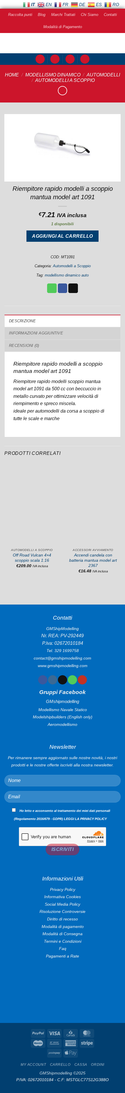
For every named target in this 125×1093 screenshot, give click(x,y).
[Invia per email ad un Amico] (73, 288)
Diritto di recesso (62, 919)
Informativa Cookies (62, 896)
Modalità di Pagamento (62, 27)
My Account (33, 1065)
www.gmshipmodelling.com (63, 665)
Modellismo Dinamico (53, 74)
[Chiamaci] (72, 679)
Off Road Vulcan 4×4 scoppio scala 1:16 (32, 558)
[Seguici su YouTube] (82, 679)
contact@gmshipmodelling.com (62, 658)
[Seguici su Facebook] (42, 679)
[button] (40, 59)
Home (12, 74)
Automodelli (103, 74)
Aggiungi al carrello (62, 236)
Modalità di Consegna (62, 933)
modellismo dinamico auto (67, 275)
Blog (41, 14)
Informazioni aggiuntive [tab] (36, 333)
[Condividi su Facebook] (62, 288)
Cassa (80, 1065)
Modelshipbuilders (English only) (62, 717)
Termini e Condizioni (62, 941)
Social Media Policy (62, 904)
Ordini (97, 1065)
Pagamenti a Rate (62, 956)
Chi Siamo (89, 14)
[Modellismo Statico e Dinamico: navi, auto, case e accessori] (62, 43)
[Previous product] (62, 90)
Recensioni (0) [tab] (24, 345)
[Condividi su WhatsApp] (52, 288)
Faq (62, 948)
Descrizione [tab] (22, 321)
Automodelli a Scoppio (65, 80)
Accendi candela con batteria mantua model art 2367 (93, 560)
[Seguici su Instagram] (52, 679)
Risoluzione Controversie (62, 911)
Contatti (110, 14)
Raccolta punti (20, 14)
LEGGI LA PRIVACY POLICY (85, 819)
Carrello (60, 1065)
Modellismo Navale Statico (62, 709)
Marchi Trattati (63, 14)
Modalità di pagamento (63, 926)
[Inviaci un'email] (62, 679)
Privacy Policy (62, 889)
